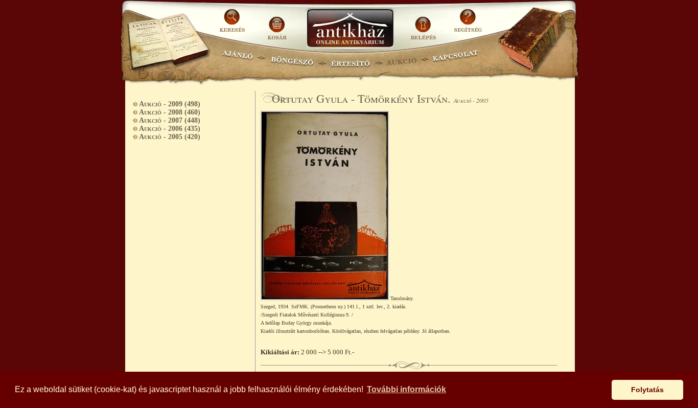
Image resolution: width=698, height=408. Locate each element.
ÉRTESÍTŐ (350, 59)
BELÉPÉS (424, 24)
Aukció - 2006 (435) (169, 128)
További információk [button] (406, 389)
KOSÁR (277, 24)
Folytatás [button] (647, 390)
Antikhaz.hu (350, 29)
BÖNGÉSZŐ (292, 59)
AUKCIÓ (401, 59)
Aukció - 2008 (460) (169, 112)
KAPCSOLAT (455, 59)
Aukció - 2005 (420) (169, 137)
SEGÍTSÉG (467, 24)
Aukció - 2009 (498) (169, 104)
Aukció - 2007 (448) (169, 120)
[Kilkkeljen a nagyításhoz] (325, 298)
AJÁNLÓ (237, 59)
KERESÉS (233, 24)
